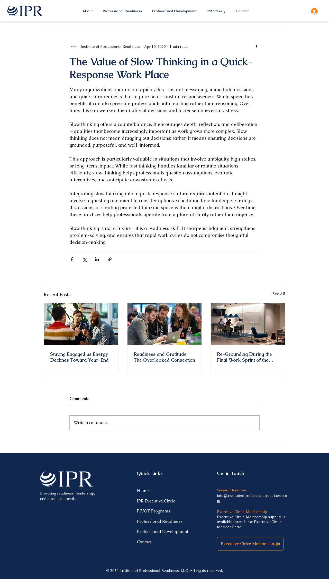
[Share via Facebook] (71, 259)
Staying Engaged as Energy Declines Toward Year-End (79, 357)
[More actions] (256, 46)
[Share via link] (109, 259)
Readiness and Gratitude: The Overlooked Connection (164, 357)
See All (279, 293)
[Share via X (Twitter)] (84, 259)
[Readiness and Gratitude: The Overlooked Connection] (164, 324)
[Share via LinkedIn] (97, 259)
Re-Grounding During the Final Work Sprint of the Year (244, 357)
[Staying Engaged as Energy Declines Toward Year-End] (81, 324)
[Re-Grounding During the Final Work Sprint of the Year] (248, 324)
